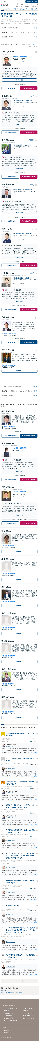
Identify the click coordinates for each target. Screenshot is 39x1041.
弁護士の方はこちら (32, 1)
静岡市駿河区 (12, 574)
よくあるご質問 (8, 1018)
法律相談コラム (8, 1013)
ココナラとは (8, 1015)
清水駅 (16, 59)
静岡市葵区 (12, 427)
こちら (33, 44)
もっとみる (19, 981)
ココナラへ (5, 1)
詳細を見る (19, 371)
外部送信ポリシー (28, 1015)
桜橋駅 (5, 367)
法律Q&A (6, 1010)
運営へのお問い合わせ (10, 1020)
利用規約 (25, 1010)
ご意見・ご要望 (27, 1008)
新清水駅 (6, 335)
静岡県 (16, 56)
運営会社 (6, 1030)
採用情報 (6, 1033)
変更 (35, 28)
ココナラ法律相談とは (10, 1008)
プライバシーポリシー (29, 1013)
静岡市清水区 (24, 56)
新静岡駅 (17, 450)
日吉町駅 (6, 429)
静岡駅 (16, 494)
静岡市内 (3, 990)
